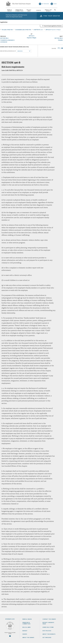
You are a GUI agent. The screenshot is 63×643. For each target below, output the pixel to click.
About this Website (49, 634)
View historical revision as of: (8, 51)
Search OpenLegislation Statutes (53, 26)
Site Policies (47, 630)
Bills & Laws (29, 10)
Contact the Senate (49, 619)
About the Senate (28, 637)
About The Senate (48, 10)
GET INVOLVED (47, 637)
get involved (45, 3)
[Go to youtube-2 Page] (10, 636)
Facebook (58, 48)
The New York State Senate (21, 4)
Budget (25, 630)
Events (38, 10)
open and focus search (55, 10)
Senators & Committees (19, 10)
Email (62, 48)
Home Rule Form (48, 627)
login (55, 3)
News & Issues (9, 10)
